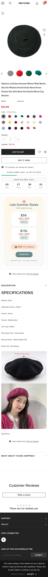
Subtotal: (4, 144)
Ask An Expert (33, 274)
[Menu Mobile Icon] (2, 3)
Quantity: (4, 135)
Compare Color (39, 61)
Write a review (24, 495)
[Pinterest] (3, 539)
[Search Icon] (10, 3)
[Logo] (24, 3)
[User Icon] (37, 3)
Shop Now (24, 254)
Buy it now (24, 160)
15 (6, 167)
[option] (24, 42)
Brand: (3, 101)
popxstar (20, 101)
